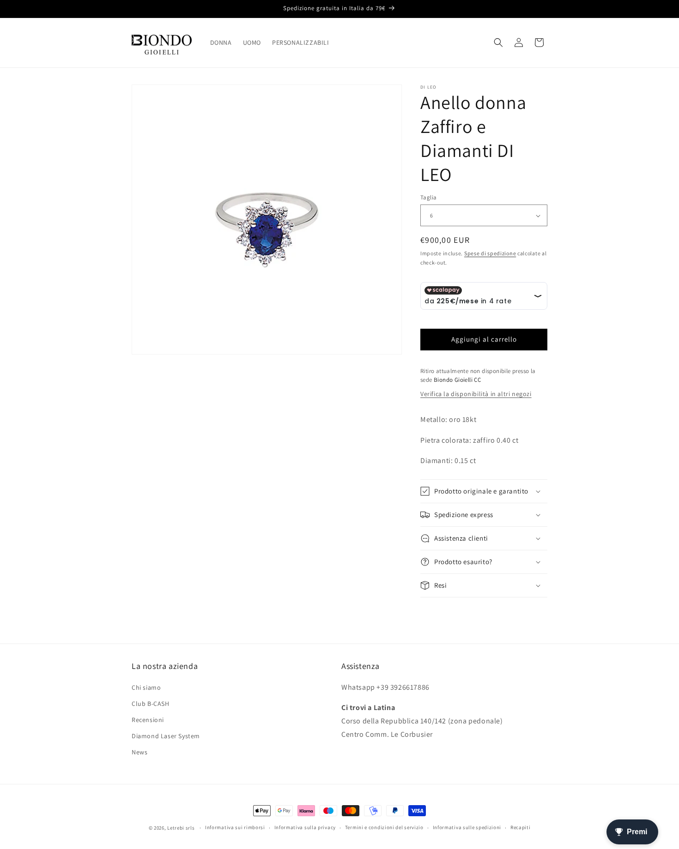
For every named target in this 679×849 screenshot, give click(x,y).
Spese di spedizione (490, 253)
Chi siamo (146, 687)
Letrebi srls (180, 828)
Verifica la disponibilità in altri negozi (476, 394)
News (139, 752)
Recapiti (520, 827)
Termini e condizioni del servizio (384, 827)
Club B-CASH (151, 703)
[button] (498, 42)
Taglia (428, 197)
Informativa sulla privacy (305, 827)
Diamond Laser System (166, 736)
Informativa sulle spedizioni (467, 827)
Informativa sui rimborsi (235, 827)
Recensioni (148, 720)
